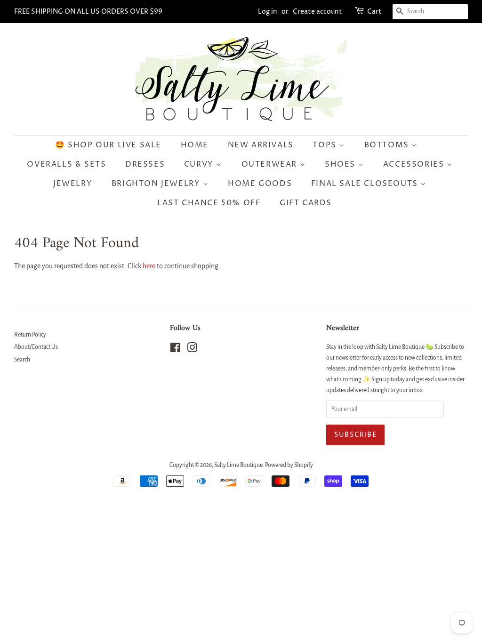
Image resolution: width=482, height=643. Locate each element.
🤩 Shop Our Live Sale (108, 145)
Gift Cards (306, 203)
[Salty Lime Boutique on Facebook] (175, 349)
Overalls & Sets (66, 164)
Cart (374, 11)
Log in (267, 11)
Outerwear (270, 164)
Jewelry (72, 183)
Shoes (341, 164)
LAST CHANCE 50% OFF (208, 203)
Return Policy (30, 334)
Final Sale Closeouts (366, 183)
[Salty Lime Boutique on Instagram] (192, 349)
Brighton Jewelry (157, 183)
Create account (317, 11)
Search (22, 359)
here (149, 266)
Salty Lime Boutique (238, 465)
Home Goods (260, 183)
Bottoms (388, 145)
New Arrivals (261, 145)
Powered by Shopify (289, 465)
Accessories (415, 164)
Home (195, 145)
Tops (326, 145)
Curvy (200, 164)
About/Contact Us (36, 347)
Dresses (145, 164)
